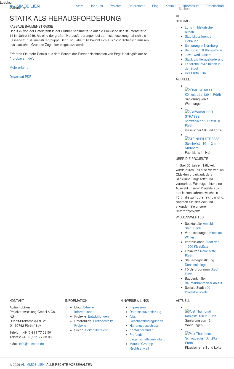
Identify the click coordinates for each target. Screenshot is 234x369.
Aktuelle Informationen (84, 309)
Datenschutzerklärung (145, 311)
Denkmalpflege (196, 264)
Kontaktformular (141, 330)
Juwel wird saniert (198, 54)
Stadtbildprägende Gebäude (198, 38)
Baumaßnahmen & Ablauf (203, 283)
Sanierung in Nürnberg (201, 45)
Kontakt (170, 5)
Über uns (96, 5)
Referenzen (136, 5)
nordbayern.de (21, 58)
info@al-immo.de (31, 343)
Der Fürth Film (195, 73)
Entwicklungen (98, 316)
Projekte (116, 5)
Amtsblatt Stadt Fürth (200, 225)
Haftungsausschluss (144, 325)
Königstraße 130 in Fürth (203, 94)
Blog (155, 5)
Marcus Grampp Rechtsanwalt (141, 345)
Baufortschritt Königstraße (204, 50)
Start (79, 5)
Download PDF (20, 76)
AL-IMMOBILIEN (25, 6)
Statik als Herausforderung (204, 59)
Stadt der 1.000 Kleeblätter (202, 244)
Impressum (191, 5)
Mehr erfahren (20, 67)
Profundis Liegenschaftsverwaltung (147, 336)
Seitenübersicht (96, 330)
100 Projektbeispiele (197, 289)
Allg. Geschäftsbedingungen (146, 318)
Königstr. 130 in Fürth (200, 315)
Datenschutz (215, 5)
